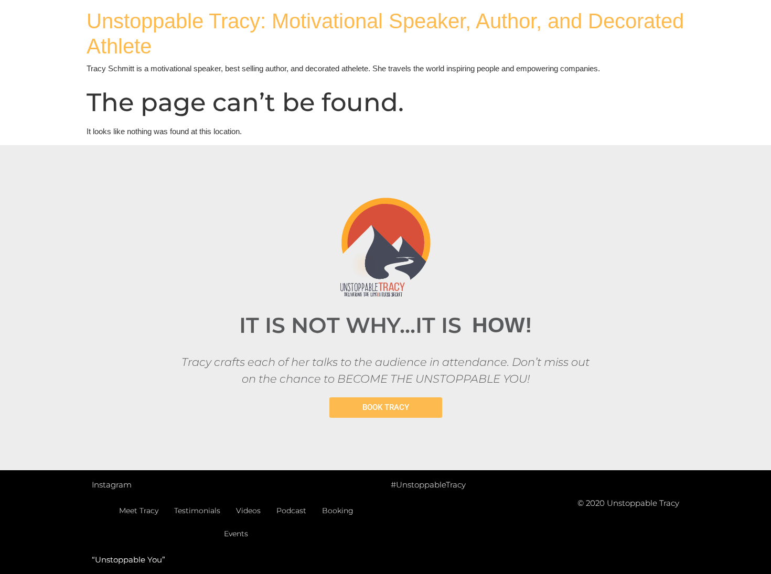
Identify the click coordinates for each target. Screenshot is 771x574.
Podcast (291, 510)
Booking (338, 510)
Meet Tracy (138, 510)
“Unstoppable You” (128, 560)
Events (236, 533)
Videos (248, 510)
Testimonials (197, 510)
